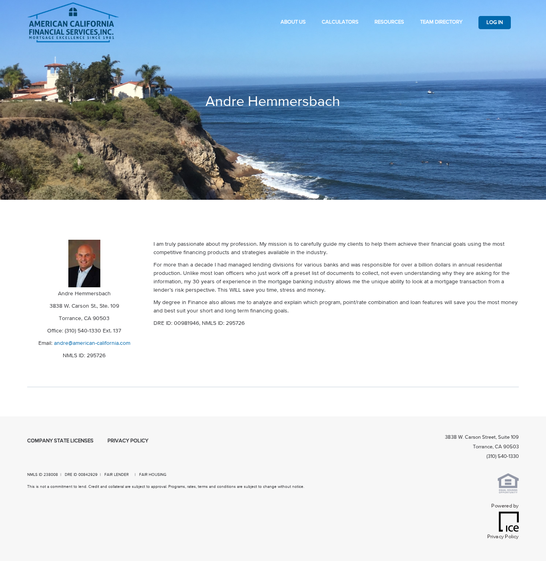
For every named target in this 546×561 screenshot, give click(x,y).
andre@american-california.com (92, 343)
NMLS (32, 475)
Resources (389, 22)
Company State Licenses (60, 441)
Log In (494, 22)
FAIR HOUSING (152, 475)
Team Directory (441, 22)
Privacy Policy (128, 441)
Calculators (340, 22)
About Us (293, 22)
